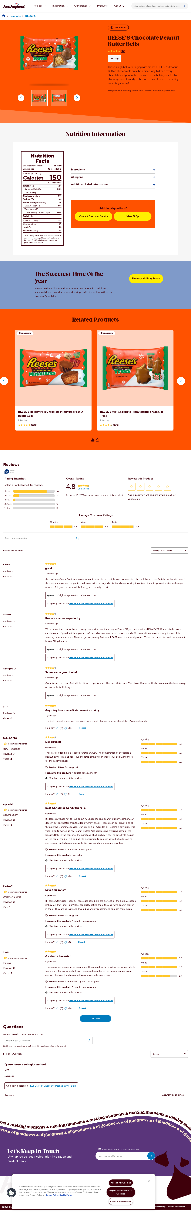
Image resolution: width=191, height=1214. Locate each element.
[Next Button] (181, 381)
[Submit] (184, 6)
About (118, 5)
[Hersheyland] (3, 16)
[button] (11, 1192)
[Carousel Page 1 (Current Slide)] (93, 440)
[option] (49, 53)
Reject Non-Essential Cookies (120, 1192)
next (77, 97)
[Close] (149, 1181)
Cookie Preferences (176, 1207)
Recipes (38, 5)
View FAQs (133, 216)
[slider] (95, 387)
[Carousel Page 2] (97, 440)
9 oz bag (114, 58)
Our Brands (81, 5)
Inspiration (58, 5)
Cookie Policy (52, 1195)
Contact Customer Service (93, 216)
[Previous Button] (4, 381)
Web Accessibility (158, 1207)
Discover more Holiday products (159, 90)
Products (102, 5)
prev (21, 97)
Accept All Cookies (121, 1182)
